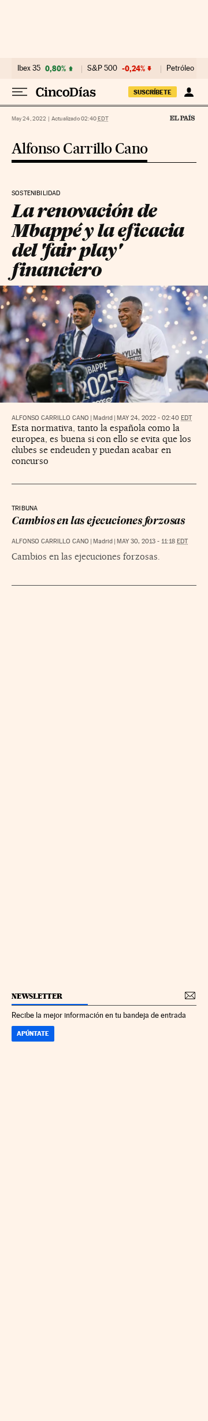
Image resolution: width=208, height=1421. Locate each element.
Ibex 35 (28, 68)
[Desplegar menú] (20, 92)
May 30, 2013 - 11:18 (152, 541)
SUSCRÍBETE (152, 92)
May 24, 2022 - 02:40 (154, 418)
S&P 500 (102, 68)
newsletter (37, 996)
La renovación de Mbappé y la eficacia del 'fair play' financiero (98, 240)
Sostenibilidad (36, 193)
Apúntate (33, 1033)
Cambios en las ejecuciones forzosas (98, 522)
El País (182, 117)
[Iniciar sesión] (188, 92)
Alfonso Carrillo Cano (79, 149)
